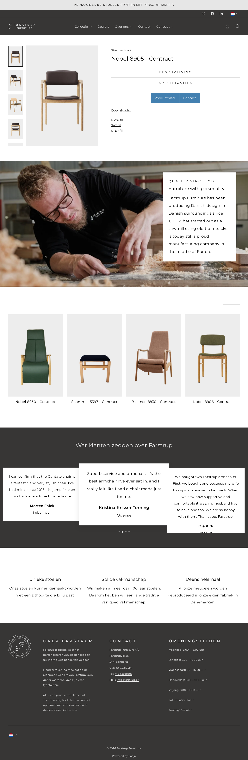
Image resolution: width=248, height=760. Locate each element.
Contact (144, 26)
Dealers (103, 26)
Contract (163, 26)
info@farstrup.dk (128, 679)
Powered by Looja (124, 756)
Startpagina (120, 50)
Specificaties (176, 83)
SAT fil (116, 125)
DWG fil (117, 120)
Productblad (165, 98)
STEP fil (117, 130)
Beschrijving (175, 72)
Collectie (82, 26)
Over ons (122, 26)
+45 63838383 (123, 673)
